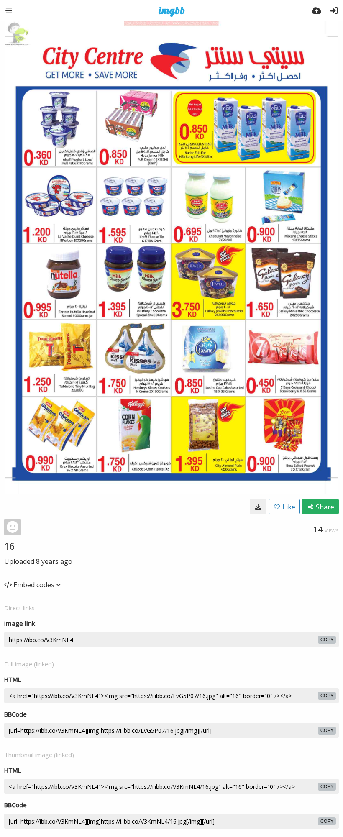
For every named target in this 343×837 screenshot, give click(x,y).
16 (9, 546)
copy (326, 639)
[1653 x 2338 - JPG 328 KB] (258, 506)
